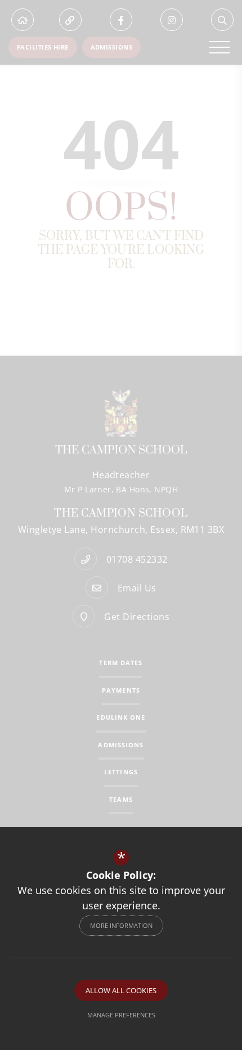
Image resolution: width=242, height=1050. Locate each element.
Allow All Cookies (121, 990)
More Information (121, 925)
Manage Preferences (121, 1015)
